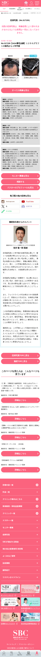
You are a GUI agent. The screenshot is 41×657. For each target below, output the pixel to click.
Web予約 (28, 655)
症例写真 (25, 13)
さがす (11, 655)
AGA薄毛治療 (17, 13)
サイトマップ (11, 644)
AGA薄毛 (28, 9)
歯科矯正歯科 (19, 8)
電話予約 (19, 655)
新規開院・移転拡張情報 (12, 506)
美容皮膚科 (12, 9)
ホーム (4, 655)
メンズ (36, 9)
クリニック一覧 (9, 513)
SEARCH (31, 5)
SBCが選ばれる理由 (11, 541)
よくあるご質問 (9, 556)
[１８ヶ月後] (30, 67)
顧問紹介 (6, 570)
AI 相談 (26, 5)
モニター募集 (8, 527)
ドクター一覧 (8, 520)
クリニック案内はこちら (12, 499)
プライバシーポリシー (26, 644)
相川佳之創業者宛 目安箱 (13, 548)
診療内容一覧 (7, 13)
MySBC (37, 655)
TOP (4, 9)
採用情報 (6, 563)
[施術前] (10, 67)
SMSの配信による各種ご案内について (20, 648)
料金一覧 (6, 492)
